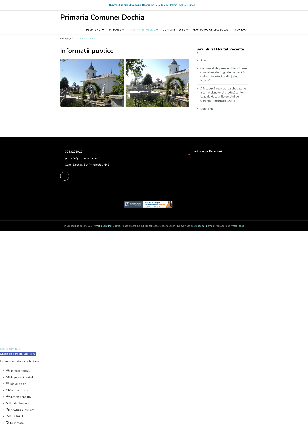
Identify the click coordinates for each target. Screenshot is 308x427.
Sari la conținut (10, 349)
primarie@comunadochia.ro (82, 158)
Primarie (115, 29)
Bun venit (206, 109)
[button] (18, 354)
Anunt (204, 60)
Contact (241, 29)
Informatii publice (142, 29)
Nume (59, 297)
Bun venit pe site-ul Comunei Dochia (129, 5)
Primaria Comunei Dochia (102, 17)
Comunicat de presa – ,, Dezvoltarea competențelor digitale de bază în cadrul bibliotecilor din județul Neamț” (223, 74)
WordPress (237, 226)
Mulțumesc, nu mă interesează (66, 341)
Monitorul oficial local (210, 29)
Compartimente (174, 29)
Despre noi (93, 29)
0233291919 (74, 152)
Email (20, 296)
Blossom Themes (204, 226)
